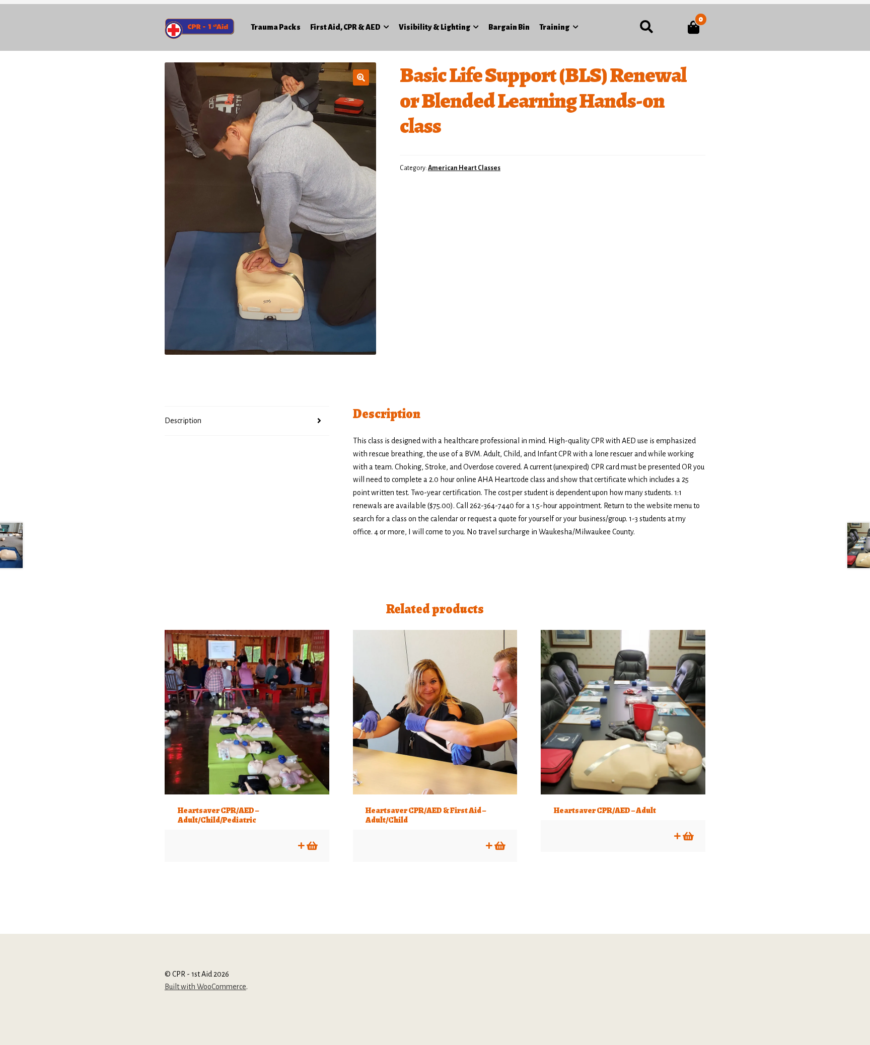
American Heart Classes (464, 168)
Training (554, 27)
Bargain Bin (509, 27)
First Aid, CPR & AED (345, 27)
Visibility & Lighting (434, 27)
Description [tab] (183, 421)
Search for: (646, 27)
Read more (311, 845)
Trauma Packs (276, 27)
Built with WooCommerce (205, 987)
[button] (361, 77)
